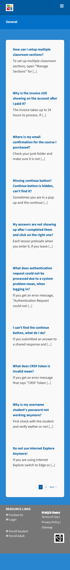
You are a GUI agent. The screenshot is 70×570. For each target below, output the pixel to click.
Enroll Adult (16, 536)
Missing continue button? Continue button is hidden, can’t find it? (33, 186)
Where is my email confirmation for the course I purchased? (34, 142)
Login (13, 520)
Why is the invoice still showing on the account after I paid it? (35, 98)
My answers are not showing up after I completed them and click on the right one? (34, 229)
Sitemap (47, 527)
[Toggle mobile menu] (62, 6)
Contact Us (16, 515)
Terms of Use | (51, 517)
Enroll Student (18, 531)
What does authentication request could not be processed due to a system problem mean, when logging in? (33, 279)
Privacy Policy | (51, 522)
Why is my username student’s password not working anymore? (31, 410)
